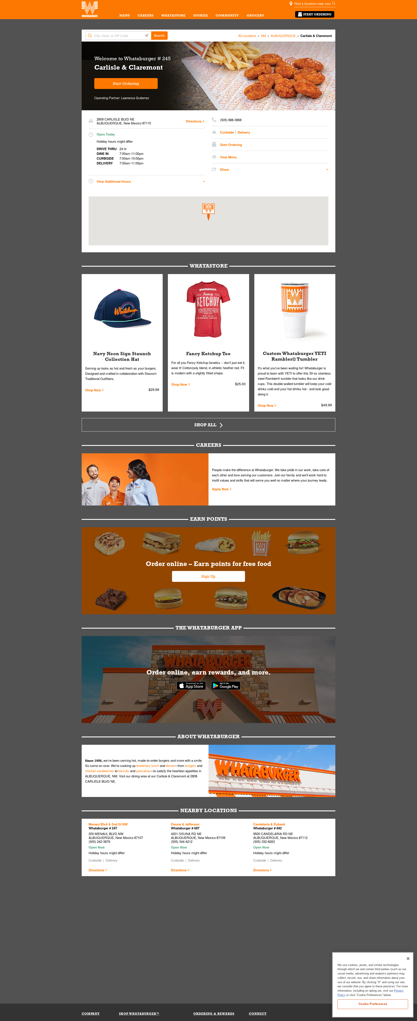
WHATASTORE (173, 15)
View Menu (228, 157)
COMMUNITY (227, 15)
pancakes (143, 770)
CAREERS (146, 15)
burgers (190, 765)
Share (224, 169)
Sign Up (208, 576)
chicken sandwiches (99, 770)
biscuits (123, 770)
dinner (170, 765)
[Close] (408, 958)
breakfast (143, 765)
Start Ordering (317, 14)
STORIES (200, 15)
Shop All (205, 424)
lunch (155, 765)
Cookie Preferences (373, 1004)
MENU (124, 15)
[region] (373, 985)
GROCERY (255, 15)
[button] (208, 212)
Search (159, 35)
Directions (194, 121)
